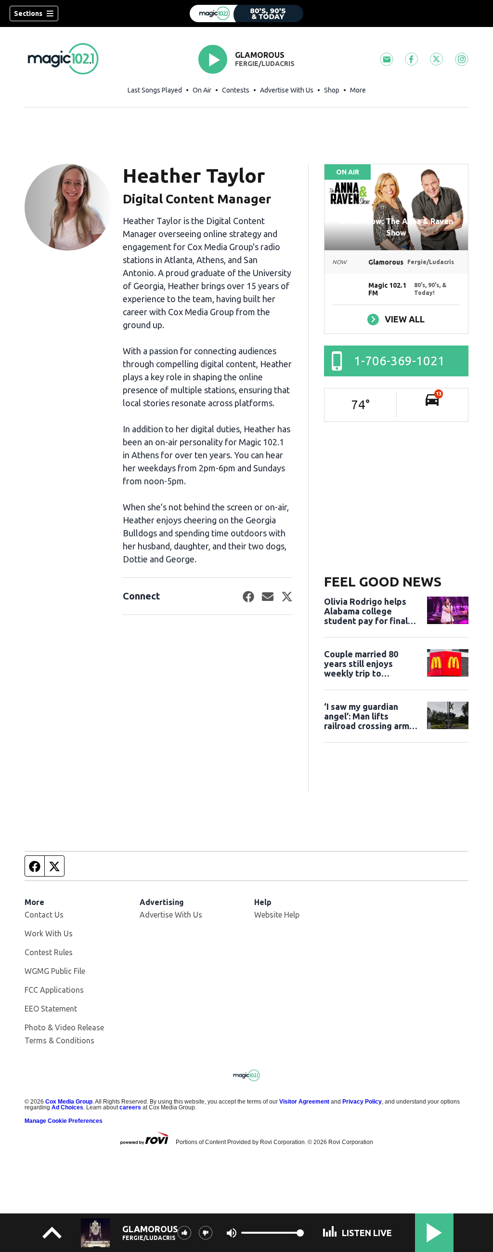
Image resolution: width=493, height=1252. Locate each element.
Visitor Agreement (304, 1101)
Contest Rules (49, 952)
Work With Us (49, 933)
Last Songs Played (155, 90)
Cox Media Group (68, 1101)
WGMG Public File (55, 971)
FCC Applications (54, 990)
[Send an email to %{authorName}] (267, 596)
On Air (202, 90)
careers (130, 1107)
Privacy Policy (362, 1101)
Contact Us (44, 914)
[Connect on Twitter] (287, 596)
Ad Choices (67, 1107)
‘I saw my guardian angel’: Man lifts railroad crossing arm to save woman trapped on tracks (366, 716)
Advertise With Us (286, 90)
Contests (235, 90)
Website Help (276, 914)
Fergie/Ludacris (265, 63)
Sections (28, 13)
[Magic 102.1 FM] (246, 13)
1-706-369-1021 (399, 361)
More (358, 90)
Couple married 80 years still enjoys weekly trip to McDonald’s (361, 663)
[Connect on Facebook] (248, 596)
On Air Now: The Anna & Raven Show (396, 227)
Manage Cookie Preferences (64, 1121)
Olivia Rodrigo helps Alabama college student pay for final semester (366, 611)
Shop (331, 90)
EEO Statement (51, 1008)
